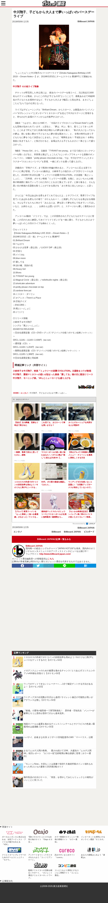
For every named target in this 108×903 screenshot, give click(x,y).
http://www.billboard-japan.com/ (55, 554)
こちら (51, 559)
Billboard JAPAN (86, 21)
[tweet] (38, 566)
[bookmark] (85, 566)
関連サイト (7, 827)
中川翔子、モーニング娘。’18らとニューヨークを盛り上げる (42, 378)
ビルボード (89, 532)
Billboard (56, 532)
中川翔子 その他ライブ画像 (26, 86)
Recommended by (79, 523)
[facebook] (22, 566)
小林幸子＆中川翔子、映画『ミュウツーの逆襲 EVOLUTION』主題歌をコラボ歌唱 (52, 371)
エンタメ (18, 532)
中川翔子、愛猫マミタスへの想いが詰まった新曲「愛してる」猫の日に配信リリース (53, 374)
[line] (64, 566)
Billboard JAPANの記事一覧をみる (54, 539)
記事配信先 (7, 881)
